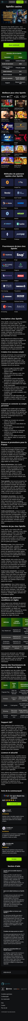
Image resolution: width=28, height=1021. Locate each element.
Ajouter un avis (14, 803)
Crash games (17, 97)
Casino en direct (11, 96)
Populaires (3, 96)
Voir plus (14, 859)
